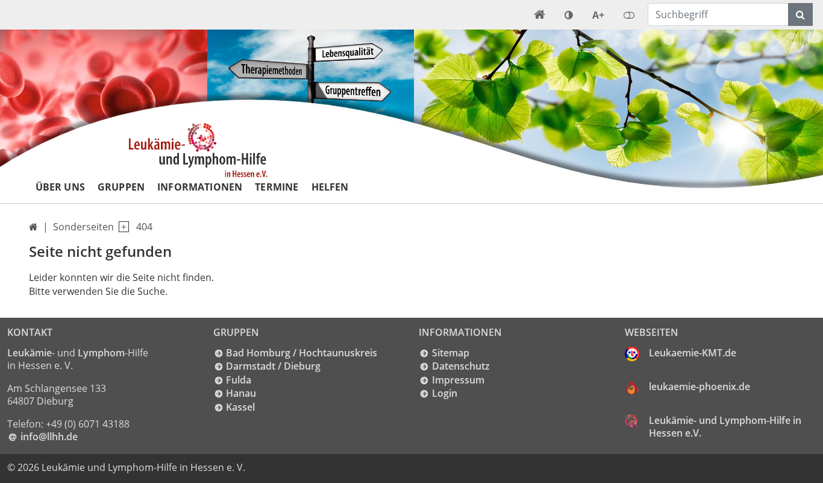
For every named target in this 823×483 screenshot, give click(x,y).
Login (444, 393)
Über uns (60, 187)
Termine (276, 187)
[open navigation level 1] (121, 227)
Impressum (458, 380)
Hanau (241, 393)
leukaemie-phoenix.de (699, 386)
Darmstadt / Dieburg (273, 366)
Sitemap (450, 352)
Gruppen (121, 187)
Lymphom (101, 352)
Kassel (240, 407)
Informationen (199, 187)
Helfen (330, 187)
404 (144, 226)
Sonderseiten (83, 226)
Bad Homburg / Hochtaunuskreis (301, 352)
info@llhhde (49, 436)
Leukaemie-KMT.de (692, 352)
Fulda (238, 380)
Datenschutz (461, 366)
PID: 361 (271, 467)
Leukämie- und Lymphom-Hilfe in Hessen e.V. (725, 427)
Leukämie (29, 352)
